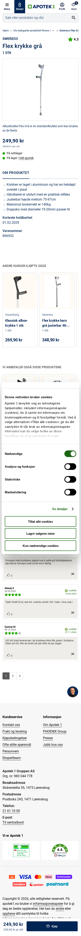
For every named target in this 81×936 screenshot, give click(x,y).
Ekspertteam (11, 758)
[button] (60, 850)
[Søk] (73, 17)
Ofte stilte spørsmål (16, 745)
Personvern (10, 751)
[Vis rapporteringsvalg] (72, 574)
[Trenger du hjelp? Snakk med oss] (73, 692)
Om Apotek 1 (52, 725)
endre (60, 909)
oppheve (8, 914)
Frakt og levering (14, 731)
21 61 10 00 (11, 811)
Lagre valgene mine (40, 533)
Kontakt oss (11, 725)
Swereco (10, 38)
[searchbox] (36, 17)
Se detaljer (60, 509)
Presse (48, 738)
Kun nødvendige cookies (41, 545)
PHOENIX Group (54, 731)
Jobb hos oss (53, 745)
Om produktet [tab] (15, 172)
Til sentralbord (13, 822)
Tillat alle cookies (40, 521)
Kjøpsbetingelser (14, 738)
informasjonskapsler (48, 904)
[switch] (70, 466)
